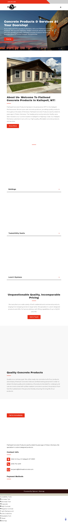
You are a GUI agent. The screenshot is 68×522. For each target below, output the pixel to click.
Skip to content (5, 494)
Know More (13, 126)
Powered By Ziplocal (31, 491)
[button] (65, 519)
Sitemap (41, 491)
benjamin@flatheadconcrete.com (22, 469)
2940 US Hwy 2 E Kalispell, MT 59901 (23, 459)
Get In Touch (34, 317)
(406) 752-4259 (12, 1)
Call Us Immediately (15, 415)
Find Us (8, 39)
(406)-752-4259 (16, 464)
